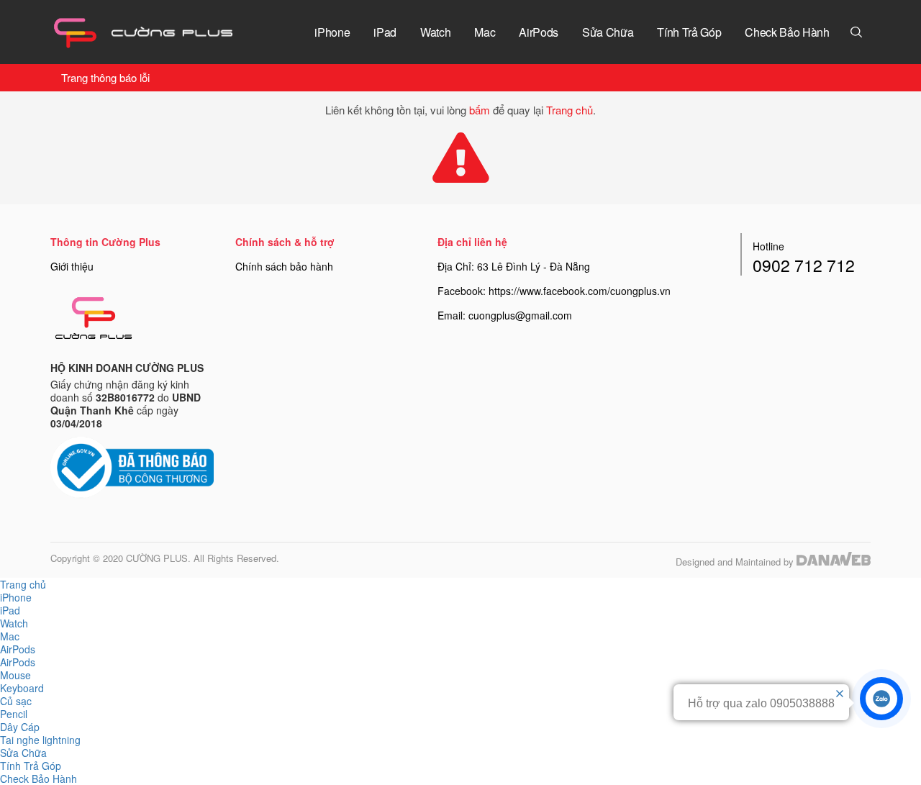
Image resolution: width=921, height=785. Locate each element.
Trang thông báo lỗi (105, 77)
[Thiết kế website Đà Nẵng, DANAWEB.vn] (834, 561)
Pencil (13, 714)
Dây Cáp (20, 727)
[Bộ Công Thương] (132, 466)
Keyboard (22, 688)
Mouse (15, 675)
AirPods (17, 662)
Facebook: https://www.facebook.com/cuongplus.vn (554, 290)
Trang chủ (569, 109)
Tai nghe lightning (40, 739)
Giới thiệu (72, 266)
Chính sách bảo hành (284, 266)
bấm (479, 109)
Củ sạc (16, 701)
